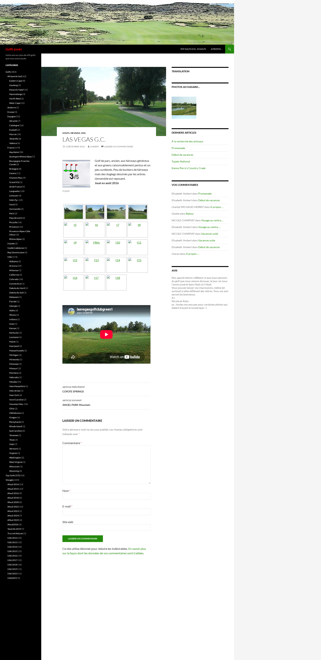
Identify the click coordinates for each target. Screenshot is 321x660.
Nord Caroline (16, 399)
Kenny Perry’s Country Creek (188, 168)
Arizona (13, 265)
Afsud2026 (12, 524)
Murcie (12, 134)
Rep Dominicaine (15, 252)
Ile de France (15, 186)
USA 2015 (12, 551)
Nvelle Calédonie (15, 248)
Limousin (13, 195)
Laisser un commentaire (118, 146)
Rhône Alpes (15, 239)
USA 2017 (12, 560)
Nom (66, 490)
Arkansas (13, 270)
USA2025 (12, 578)
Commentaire (72, 443)
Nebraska (14, 377)
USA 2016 (12, 555)
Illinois (12, 314)
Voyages (10, 479)
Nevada (75, 133)
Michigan (13, 355)
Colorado (14, 279)
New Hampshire (17, 386)
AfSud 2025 (13, 520)
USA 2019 (12, 569)
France (10, 147)
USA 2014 (12, 546)
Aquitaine (14, 152)
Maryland (14, 346)
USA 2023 (12, 573)
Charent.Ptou (15, 177)
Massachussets (16, 350)
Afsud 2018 (13, 497)
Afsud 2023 (13, 511)
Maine (12, 341)
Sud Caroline (15, 430)
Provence (14, 226)
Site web (67, 522)
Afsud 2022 (13, 506)
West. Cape (14, 103)
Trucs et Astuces (15, 533)
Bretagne (13, 168)
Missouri (13, 368)
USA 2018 (12, 564)
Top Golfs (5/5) (13, 475)
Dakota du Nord (17, 288)
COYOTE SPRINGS (73, 389)
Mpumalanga (15, 94)
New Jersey (14, 390)
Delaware (14, 297)
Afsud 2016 (13, 493)
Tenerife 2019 (14, 529)
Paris (11, 213)
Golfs (66, 133)
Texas (12, 439)
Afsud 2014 (13, 484)
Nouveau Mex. (16, 404)
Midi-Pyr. (13, 200)
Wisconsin (14, 466)
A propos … (217, 49)
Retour (190, 213)
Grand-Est (14, 182)
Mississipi (14, 364)
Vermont (13, 448)
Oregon (13, 417)
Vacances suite (209, 233)
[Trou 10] (184, 105)
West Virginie (15, 462)
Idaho (12, 310)
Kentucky (14, 332)
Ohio (11, 408)
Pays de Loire (15, 217)
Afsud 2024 (13, 515)
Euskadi (13, 129)
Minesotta (14, 359)
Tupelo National (181, 161)
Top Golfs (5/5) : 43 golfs (193, 49)
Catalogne (14, 125)
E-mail (67, 506)
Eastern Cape (15, 80)
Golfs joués (14, 49)
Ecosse (10, 112)
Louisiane (14, 337)
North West (15, 98)
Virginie (13, 453)
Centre (12, 173)
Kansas (12, 328)
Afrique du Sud (14, 76)
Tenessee (13, 435)
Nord (11, 204)
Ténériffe (13, 138)
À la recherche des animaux (187, 141)
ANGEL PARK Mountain (76, 402)
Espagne (11, 116)
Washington (15, 457)
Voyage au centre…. (212, 220)
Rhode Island (15, 426)
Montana (13, 372)
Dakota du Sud (16, 292)
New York (14, 395)
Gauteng (13, 85)
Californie (14, 274)
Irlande (10, 243)
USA (83, 133)
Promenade (178, 148)
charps (94, 146)
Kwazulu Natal (16, 89)
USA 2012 (12, 537)
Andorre (11, 107)
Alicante (13, 120)
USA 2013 (12, 542)
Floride (12, 301)
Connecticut (15, 283)
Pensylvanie (15, 421)
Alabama (13, 261)
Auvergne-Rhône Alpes (20, 156)
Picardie (13, 222)
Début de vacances (182, 154)
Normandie (14, 209)
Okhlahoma (15, 413)
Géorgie (13, 306)
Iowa (11, 323)
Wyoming (14, 471)
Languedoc (14, 191)
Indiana (13, 319)
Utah (11, 444)
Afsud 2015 (13, 488)
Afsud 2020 (13, 502)
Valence (13, 143)
